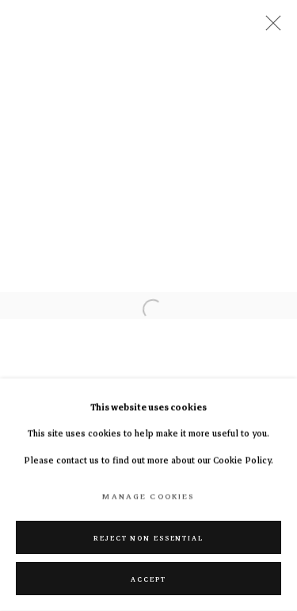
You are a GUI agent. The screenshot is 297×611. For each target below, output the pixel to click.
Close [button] (269, 28)
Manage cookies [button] (148, 496)
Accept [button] (148, 579)
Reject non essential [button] (148, 538)
